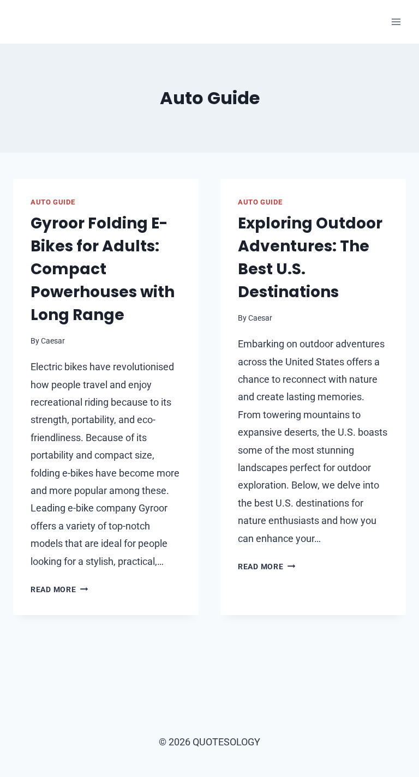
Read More (59, 589)
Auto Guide (53, 202)
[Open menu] (396, 21)
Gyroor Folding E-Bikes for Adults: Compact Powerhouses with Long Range (103, 269)
